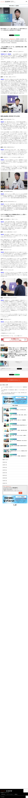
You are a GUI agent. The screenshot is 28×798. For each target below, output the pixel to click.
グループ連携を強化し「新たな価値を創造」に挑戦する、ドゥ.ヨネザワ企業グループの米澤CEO (14, 390)
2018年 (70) (5, 483)
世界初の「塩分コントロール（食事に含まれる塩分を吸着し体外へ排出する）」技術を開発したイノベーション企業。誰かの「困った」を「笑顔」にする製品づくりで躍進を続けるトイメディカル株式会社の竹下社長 (17, 350)
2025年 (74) (5, 464)
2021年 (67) (5, 475)
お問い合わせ (3, 794)
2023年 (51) (5, 470)
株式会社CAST (12, 38)
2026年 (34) (5, 462)
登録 (20, 492)
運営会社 (16, 794)
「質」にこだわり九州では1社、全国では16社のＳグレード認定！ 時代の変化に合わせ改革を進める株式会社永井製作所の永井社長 (14, 393)
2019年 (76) (5, 480)
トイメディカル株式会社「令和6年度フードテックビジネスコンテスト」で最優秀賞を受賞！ (14, 387)
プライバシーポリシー (10, 794)
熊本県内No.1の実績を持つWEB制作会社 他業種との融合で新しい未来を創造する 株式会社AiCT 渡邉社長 (17, 356)
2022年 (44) (5, 472)
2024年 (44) (5, 467)
